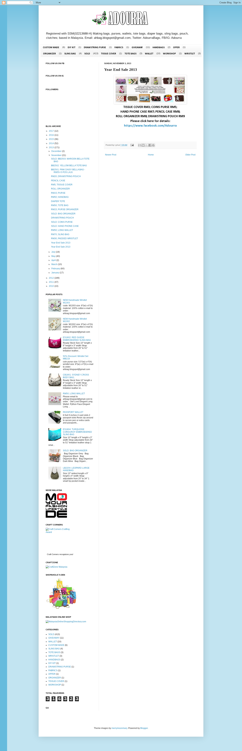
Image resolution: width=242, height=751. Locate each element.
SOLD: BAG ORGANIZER (63, 213)
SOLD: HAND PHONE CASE (65, 226)
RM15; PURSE (58, 193)
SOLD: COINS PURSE (62, 222)
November (56, 155)
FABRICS (118, 47)
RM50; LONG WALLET (62, 230)
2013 (51, 147)
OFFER (176, 47)
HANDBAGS (159, 47)
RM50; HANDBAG (60, 197)
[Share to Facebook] (150, 145)
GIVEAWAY (137, 47)
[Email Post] (132, 145)
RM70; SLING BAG (60, 234)
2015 (51, 139)
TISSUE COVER (108, 53)
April (53, 260)
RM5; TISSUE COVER (61, 184)
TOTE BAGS (130, 53)
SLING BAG (70, 53)
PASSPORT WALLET (73, 412)
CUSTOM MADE (51, 47)
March (54, 264)
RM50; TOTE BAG (59, 205)
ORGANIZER (49, 53)
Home (151, 154)
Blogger (144, 728)
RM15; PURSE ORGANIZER (64, 209)
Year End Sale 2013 (60, 242)
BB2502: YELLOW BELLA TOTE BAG (69, 165)
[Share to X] (146, 145)
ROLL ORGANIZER (60, 188)
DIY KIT (71, 47)
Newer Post (110, 154)
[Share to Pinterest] (153, 145)
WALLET (149, 53)
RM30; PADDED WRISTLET (64, 238)
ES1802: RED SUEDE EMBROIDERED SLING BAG (77, 338)
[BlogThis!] (143, 145)
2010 (51, 286)
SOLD (87, 53)
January (55, 272)
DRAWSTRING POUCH (62, 218)
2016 (51, 135)
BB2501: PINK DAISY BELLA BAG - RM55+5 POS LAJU (68, 170)
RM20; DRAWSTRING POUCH (66, 176)
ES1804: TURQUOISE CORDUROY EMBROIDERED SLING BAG (77, 432)
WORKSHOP (169, 53)
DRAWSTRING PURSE (95, 47)
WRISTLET (189, 53)
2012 (51, 278)
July (53, 252)
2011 (51, 282)
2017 (51, 131)
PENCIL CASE (58, 180)
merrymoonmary (119, 728)
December (56, 151)
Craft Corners (53, 554)
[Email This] (140, 145)
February (56, 268)
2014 (51, 143)
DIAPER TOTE (58, 201)
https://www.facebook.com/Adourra (150, 125)
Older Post (190, 154)
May (53, 256)
